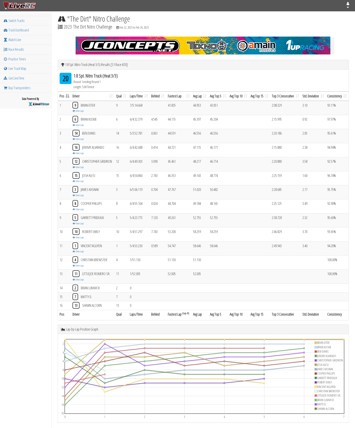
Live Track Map (17, 68)
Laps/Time (136, 95)
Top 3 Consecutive (283, 95)
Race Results (16, 49)
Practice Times (17, 59)
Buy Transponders (19, 87)
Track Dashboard (18, 30)
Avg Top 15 (257, 95)
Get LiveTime (16, 78)
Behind (155, 95)
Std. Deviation (310, 95)
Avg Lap (197, 95)
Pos (62, 95)
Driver (76, 95)
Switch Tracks (16, 20)
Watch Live (14, 39)
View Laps (79, 111)
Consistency (334, 95)
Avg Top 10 (236, 95)
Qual (119, 95)
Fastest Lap (175, 95)
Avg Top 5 (215, 95)
